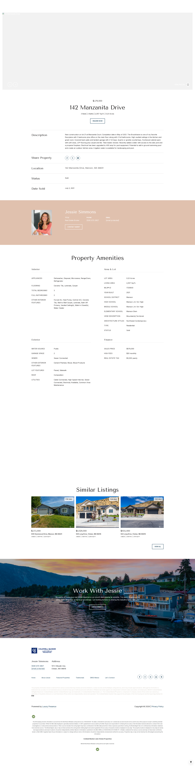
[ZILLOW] (156, 677)
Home (33, 678)
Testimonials (80, 678)
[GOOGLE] (161, 677)
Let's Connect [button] (97, 607)
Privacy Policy (158, 706)
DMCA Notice (94, 678)
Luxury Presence (49, 706)
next (15, 84)
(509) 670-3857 (93, 220)
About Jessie (46, 678)
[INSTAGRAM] (145, 677)
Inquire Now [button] (97, 121)
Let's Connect (110, 678)
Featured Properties (63, 678)
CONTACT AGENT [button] (73, 227)
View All (157, 546)
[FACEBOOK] (140, 677)
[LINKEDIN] (150, 677)
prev (10, 84)
